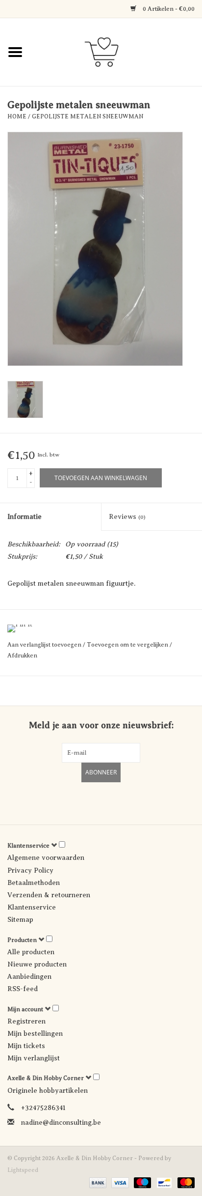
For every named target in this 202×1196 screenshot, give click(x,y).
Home (16, 116)
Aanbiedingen (29, 976)
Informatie (24, 516)
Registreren (26, 1021)
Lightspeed (22, 1170)
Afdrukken (22, 655)
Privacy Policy (30, 870)
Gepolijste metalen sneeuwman (87, 116)
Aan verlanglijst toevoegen (45, 644)
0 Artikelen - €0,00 (168, 8)
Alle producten (30, 952)
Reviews (127, 516)
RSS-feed (22, 989)
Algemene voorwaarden (45, 857)
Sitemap (20, 919)
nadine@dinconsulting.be (61, 1122)
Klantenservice (31, 907)
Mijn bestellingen (35, 1033)
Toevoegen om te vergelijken (128, 644)
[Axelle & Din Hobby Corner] (116, 51)
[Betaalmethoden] (97, 1182)
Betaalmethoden (33, 882)
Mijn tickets (26, 1046)
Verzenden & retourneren (48, 895)
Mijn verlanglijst (33, 1058)
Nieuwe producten (37, 964)
